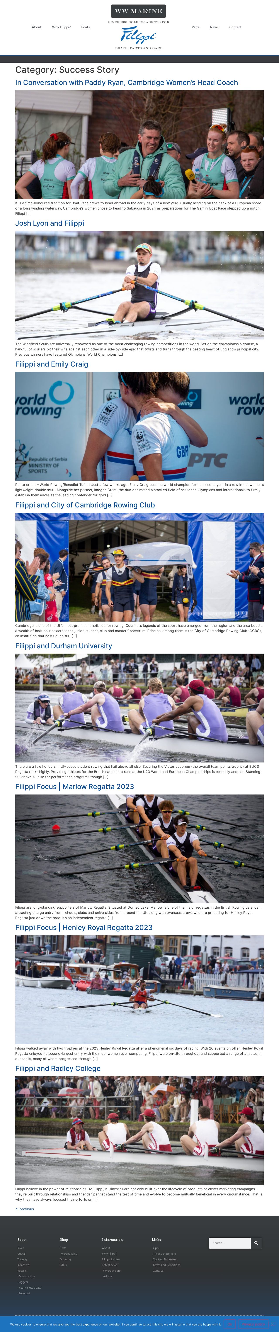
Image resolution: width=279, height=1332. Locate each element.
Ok (230, 1324)
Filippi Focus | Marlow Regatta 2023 (74, 786)
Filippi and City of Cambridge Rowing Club (85, 505)
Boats (85, 27)
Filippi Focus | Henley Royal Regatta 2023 (84, 927)
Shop (64, 1239)
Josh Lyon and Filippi (49, 223)
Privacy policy (253, 1324)
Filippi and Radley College (58, 1068)
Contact (235, 27)
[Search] (256, 1243)
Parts (195, 27)
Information (112, 1239)
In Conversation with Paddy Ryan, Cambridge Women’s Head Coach (126, 82)
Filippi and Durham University (63, 646)
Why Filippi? (61, 27)
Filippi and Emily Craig (51, 364)
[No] (272, 1324)
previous (24, 1209)
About (36, 27)
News (214, 27)
